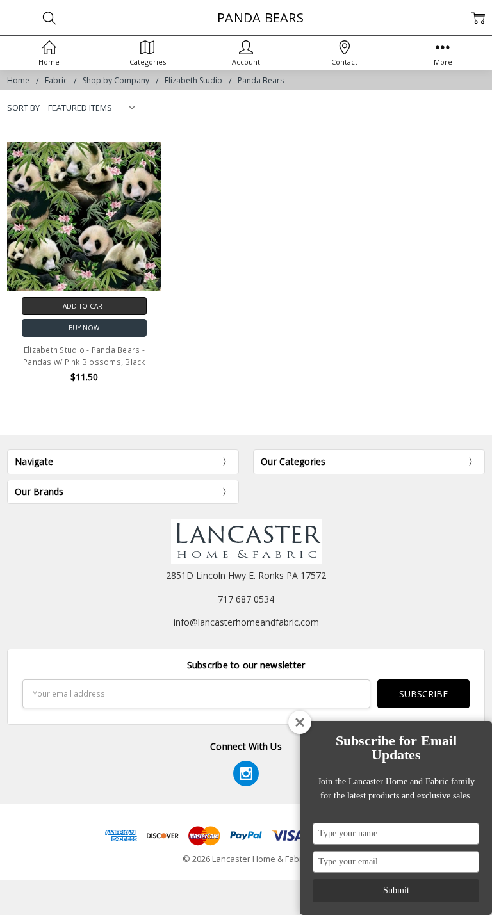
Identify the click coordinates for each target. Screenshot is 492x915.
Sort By (23, 107)
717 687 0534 (246, 599)
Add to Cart (84, 306)
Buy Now (84, 327)
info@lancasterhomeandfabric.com (246, 622)
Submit (396, 890)
